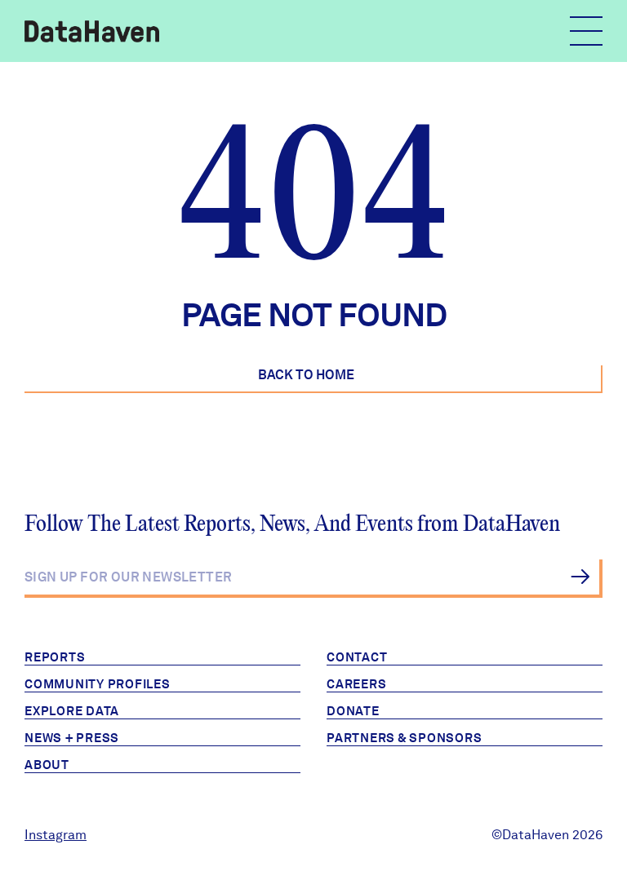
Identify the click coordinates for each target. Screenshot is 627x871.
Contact (357, 657)
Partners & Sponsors (404, 738)
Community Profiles (97, 684)
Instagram (55, 834)
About (46, 765)
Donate (353, 711)
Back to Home (306, 374)
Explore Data (71, 711)
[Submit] (580, 576)
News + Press (71, 738)
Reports (54, 657)
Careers (356, 684)
